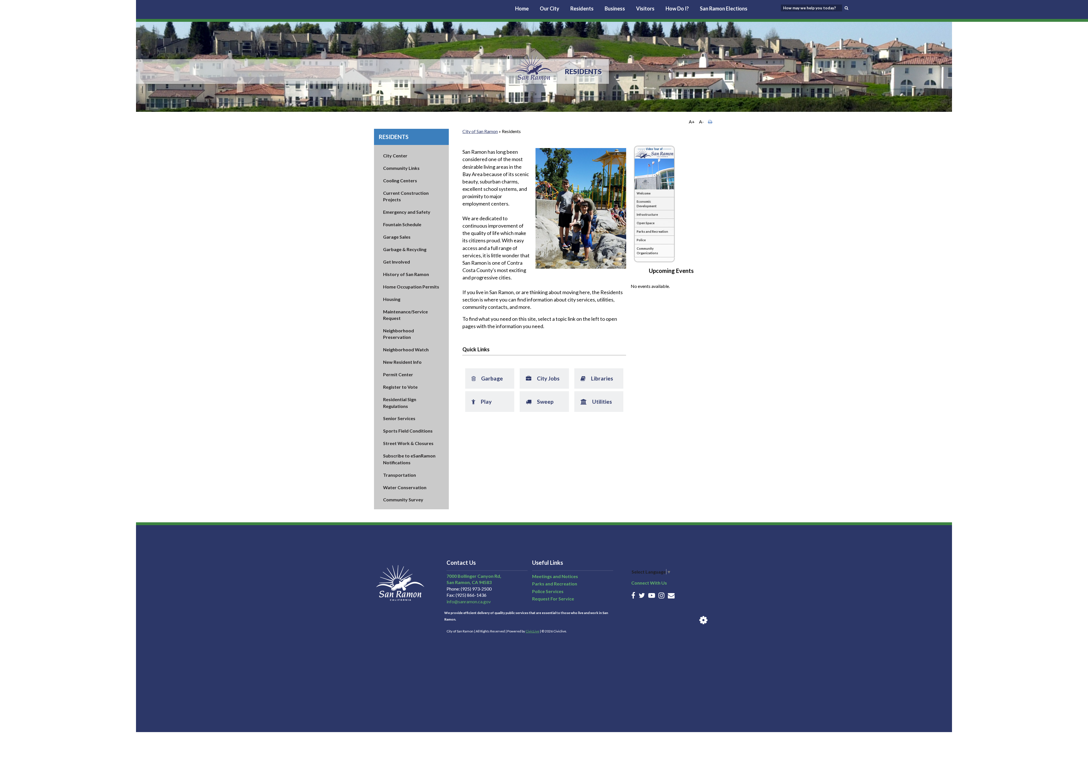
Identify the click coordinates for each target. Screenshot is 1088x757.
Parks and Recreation (554, 583)
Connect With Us (649, 582)
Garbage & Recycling (404, 249)
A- (701, 121)
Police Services (548, 591)
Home (522, 8)
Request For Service (553, 598)
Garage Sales (397, 236)
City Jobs (539, 375)
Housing (391, 299)
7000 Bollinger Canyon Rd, (474, 576)
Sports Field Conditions (408, 430)
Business (615, 8)
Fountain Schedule (402, 224)
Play (479, 398)
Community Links (401, 168)
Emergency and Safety (406, 212)
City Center (395, 155)
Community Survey (403, 499)
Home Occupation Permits (411, 286)
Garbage (484, 375)
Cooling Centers (400, 180)
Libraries (594, 375)
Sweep (536, 398)
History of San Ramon (406, 274)
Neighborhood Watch (406, 349)
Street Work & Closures (408, 443)
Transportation (399, 475)
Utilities (593, 398)
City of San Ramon (480, 131)
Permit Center (398, 374)
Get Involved (396, 261)
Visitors (645, 8)
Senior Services (399, 418)
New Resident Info (402, 362)
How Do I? (677, 8)
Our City (549, 8)
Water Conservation (404, 487)
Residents (582, 8)
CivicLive (532, 631)
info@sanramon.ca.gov (469, 601)
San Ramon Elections (723, 8)
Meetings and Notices (555, 576)
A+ (692, 121)
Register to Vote (400, 387)
